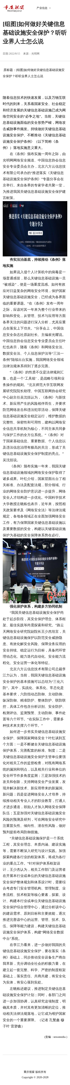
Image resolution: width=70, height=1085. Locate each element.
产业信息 (42, 8)
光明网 (35, 53)
